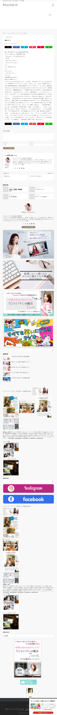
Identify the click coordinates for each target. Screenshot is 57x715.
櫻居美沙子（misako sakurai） (7, 166)
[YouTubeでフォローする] (23, 168)
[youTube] (33, 223)
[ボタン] (50, 15)
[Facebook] (27, 223)
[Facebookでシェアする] (16, 47)
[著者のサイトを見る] (13, 168)
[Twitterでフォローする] (15, 168)
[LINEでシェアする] (48, 47)
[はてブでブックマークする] (24, 47)
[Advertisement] (28, 18)
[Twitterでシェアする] (8, 47)
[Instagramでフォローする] (19, 168)
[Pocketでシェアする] (32, 47)
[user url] (23, 223)
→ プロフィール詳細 (28, 227)
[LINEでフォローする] (21, 168)
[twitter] (25, 223)
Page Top (28, 705)
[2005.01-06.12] (9, 37)
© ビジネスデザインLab (24, 713)
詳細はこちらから (43, 712)
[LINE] (31, 223)
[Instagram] (29, 223)
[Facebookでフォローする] (17, 168)
